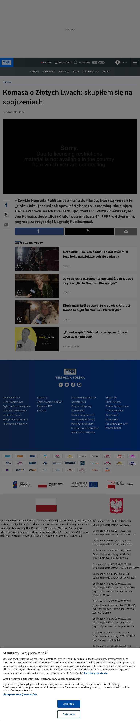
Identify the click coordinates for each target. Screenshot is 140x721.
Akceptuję (68, 703)
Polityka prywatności (96, 673)
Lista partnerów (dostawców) (20, 694)
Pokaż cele (69, 714)
